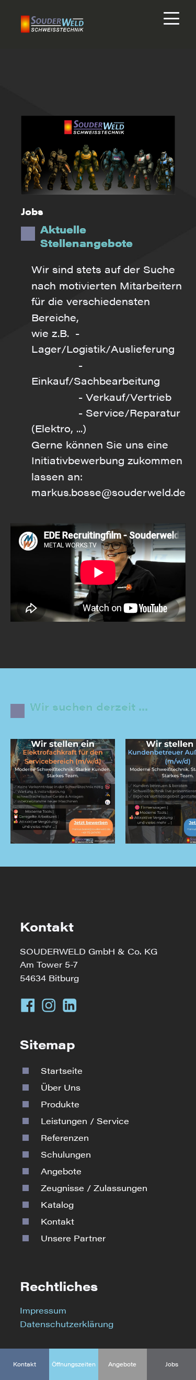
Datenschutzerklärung (66, 1324)
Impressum (43, 1310)
